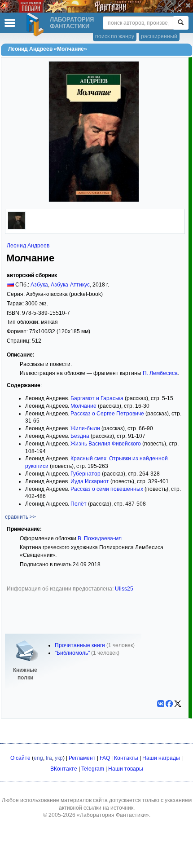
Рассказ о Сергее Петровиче (107, 413)
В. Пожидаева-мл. (100, 538)
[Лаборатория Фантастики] (36, 25)
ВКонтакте (63, 769)
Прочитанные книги (80, 645)
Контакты (126, 758)
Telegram (92, 769)
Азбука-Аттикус (70, 285)
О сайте (20, 758)
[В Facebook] (169, 703)
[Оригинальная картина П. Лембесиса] (17, 228)
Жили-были (85, 428)
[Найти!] (181, 23)
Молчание (83, 406)
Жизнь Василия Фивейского (105, 444)
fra (49, 758)
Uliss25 (124, 589)
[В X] (177, 703)
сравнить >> (20, 517)
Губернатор (85, 474)
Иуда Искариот (89, 481)
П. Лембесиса (160, 373)
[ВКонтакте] (160, 703)
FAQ (105, 758)
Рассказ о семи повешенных (106, 489)
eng (38, 758)
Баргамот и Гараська (96, 398)
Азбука (39, 285)
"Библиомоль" (72, 653)
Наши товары (125, 769)
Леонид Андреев (28, 245)
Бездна (79, 436)
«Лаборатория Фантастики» (113, 815)
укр (59, 758)
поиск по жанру (114, 36)
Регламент (82, 758)
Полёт (78, 504)
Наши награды (161, 758)
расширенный (159, 36)
